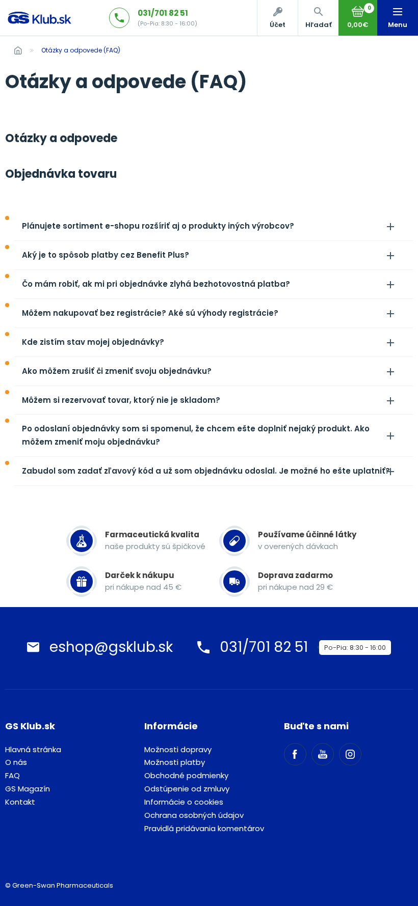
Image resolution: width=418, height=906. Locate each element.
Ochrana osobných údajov (194, 815)
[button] (318, 18)
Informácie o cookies (183, 802)
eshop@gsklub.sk (111, 647)
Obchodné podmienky (186, 775)
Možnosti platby (174, 762)
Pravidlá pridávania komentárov (204, 828)
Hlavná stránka (33, 749)
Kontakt (20, 802)
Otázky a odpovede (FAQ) (80, 50)
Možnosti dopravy (178, 749)
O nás (16, 762)
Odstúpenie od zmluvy (186, 788)
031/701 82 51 (163, 13)
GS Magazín (27, 788)
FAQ (12, 775)
